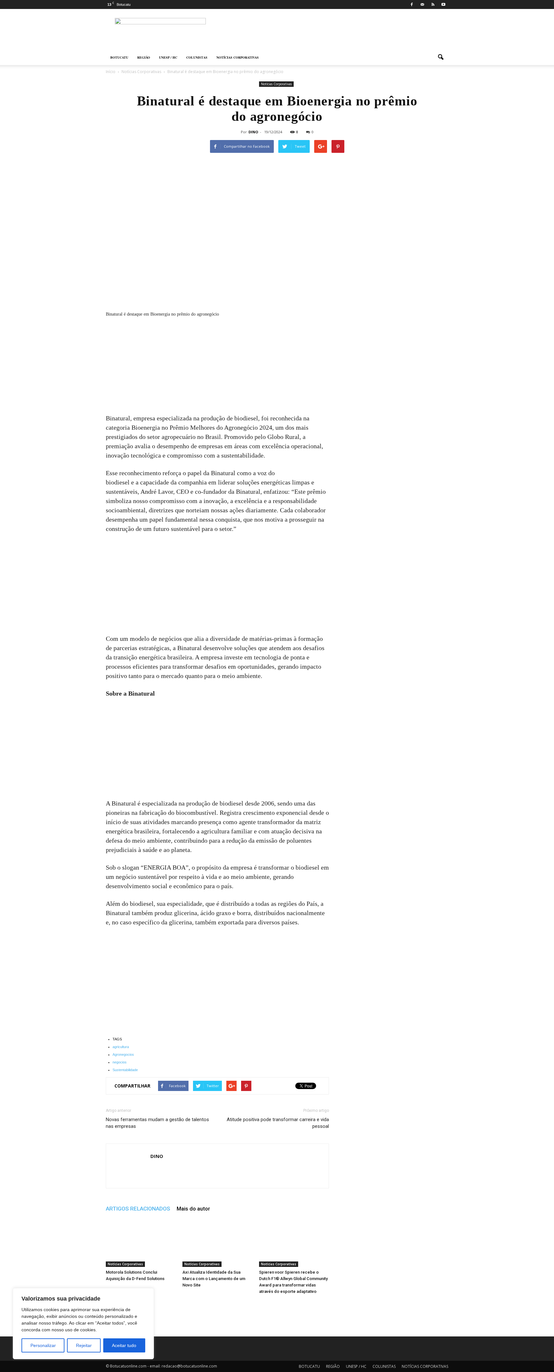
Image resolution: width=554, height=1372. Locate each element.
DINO (253, 131)
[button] (440, 57)
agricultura (121, 1047)
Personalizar (43, 1345)
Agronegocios (123, 1054)
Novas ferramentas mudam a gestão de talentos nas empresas (157, 1123)
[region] (83, 1323)
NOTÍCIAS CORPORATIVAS (237, 57)
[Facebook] (411, 4)
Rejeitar (84, 1345)
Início (110, 71)
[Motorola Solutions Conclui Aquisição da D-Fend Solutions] (141, 1243)
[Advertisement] (217, 366)
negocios (120, 1062)
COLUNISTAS (196, 57)
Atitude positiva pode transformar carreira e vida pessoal (278, 1123)
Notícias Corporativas (276, 84)
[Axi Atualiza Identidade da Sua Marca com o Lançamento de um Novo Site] (217, 1243)
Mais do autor (193, 1208)
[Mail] (422, 4)
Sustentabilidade (125, 1070)
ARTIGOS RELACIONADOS (138, 1208)
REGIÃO (143, 57)
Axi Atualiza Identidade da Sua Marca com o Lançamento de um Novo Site (213, 1278)
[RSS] (433, 4)
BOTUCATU (119, 57)
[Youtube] (443, 4)
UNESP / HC (168, 57)
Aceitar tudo (124, 1345)
